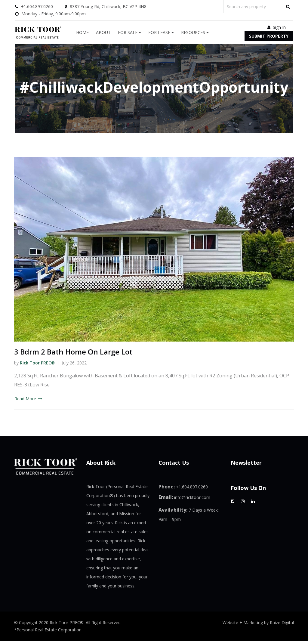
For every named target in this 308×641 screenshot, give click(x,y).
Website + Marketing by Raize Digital (258, 622)
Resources (193, 32)
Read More (25, 398)
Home (82, 32)
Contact (142, 51)
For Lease (159, 32)
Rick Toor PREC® (37, 363)
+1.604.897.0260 (37, 6)
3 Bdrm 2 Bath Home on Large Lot (73, 352)
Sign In (279, 27)
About (103, 32)
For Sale (128, 32)
